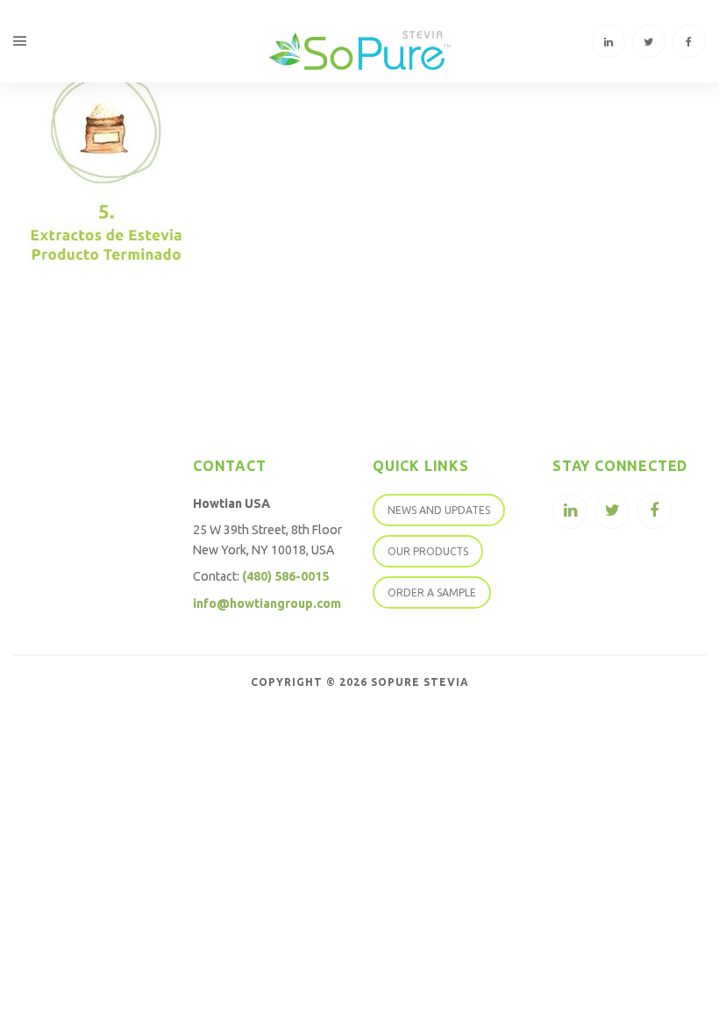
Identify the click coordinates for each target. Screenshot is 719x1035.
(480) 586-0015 (285, 576)
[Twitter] (649, 41)
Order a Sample (432, 592)
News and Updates (439, 510)
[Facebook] (689, 41)
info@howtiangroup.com (267, 603)
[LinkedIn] (608, 41)
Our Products (428, 551)
